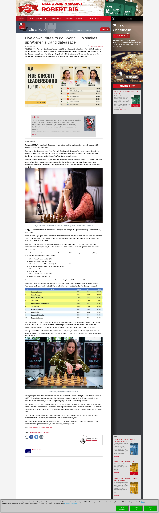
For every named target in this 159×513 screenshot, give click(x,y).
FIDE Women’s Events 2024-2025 (41, 427)
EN (86, 30)
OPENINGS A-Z (42, 18)
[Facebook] (31, 437)
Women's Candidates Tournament (40, 432)
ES (88, 30)
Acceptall (150, 508)
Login (129, 19)
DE (83, 30)
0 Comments (99, 46)
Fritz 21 (35, 117)
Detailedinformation (122, 508)
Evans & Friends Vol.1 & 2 (124, 461)
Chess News (37, 29)
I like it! (92, 46)
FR (90, 30)
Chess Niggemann (91, 440)
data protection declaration (70, 503)
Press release (37, 450)
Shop (21, 18)
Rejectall (136, 508)
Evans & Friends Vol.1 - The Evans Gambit (125, 479)
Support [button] (80, 18)
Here (142, 502)
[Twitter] (36, 437)
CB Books (69, 18)
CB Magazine (56, 18)
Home (30, 18)
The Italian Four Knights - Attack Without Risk (125, 440)
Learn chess (93, 18)
